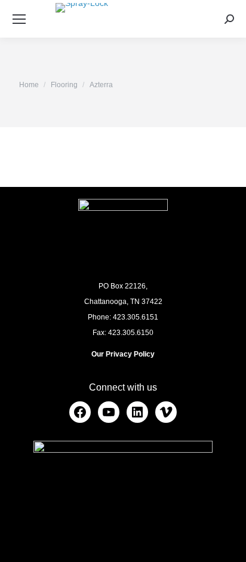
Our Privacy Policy (123, 354)
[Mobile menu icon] (19, 19)
